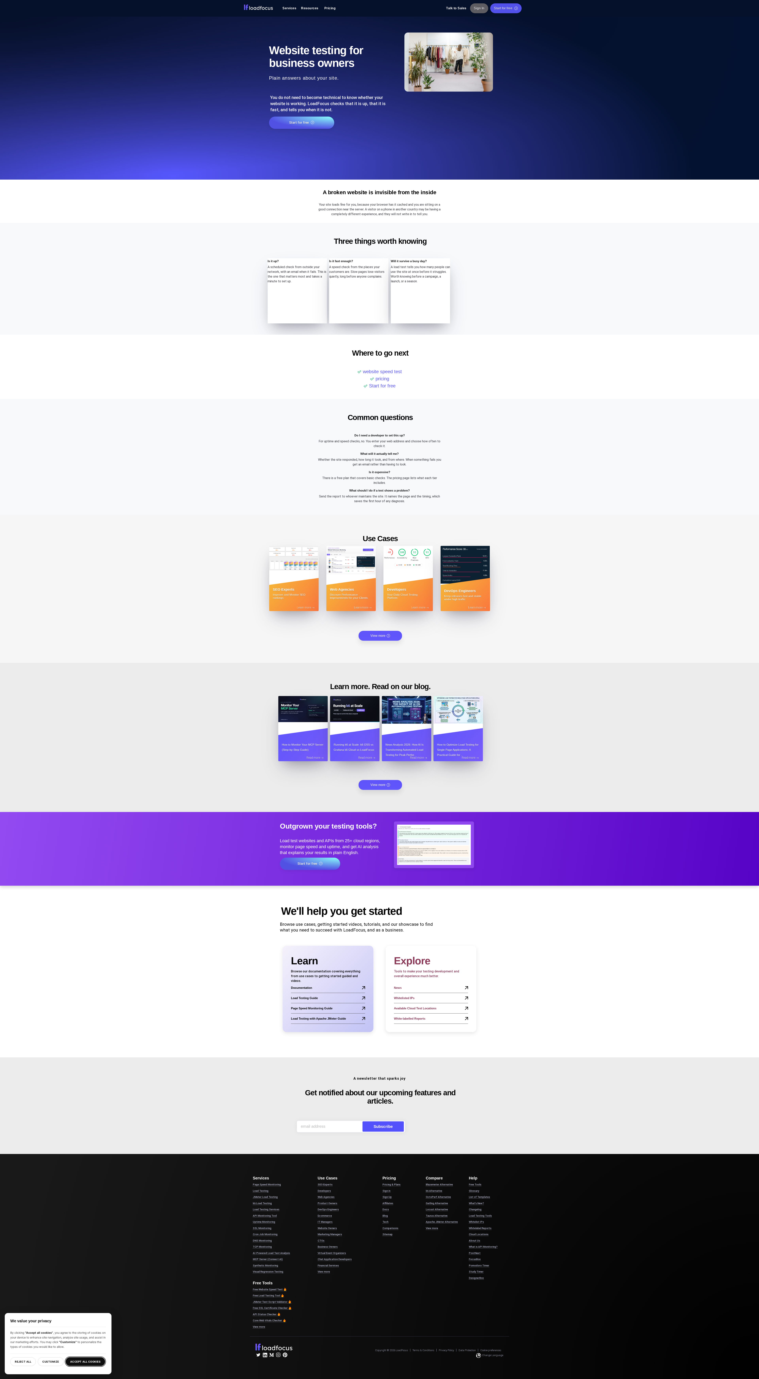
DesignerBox (476, 1277)
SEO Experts (325, 1184)
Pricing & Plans (391, 1184)
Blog (385, 1215)
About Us (474, 1240)
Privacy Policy (446, 1350)
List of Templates (479, 1196)
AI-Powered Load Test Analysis (271, 1253)
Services (289, 8)
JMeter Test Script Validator (270, 1301)
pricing (382, 378)
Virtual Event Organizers (332, 1253)
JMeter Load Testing (265, 1196)
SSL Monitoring (262, 1228)
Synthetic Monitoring (265, 1265)
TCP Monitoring (262, 1246)
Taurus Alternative (436, 1215)
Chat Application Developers (335, 1259)
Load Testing (260, 1190)
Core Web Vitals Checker (267, 1320)
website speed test (382, 371)
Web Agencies (326, 1196)
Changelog (475, 1209)
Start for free (503, 8)
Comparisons (390, 1228)
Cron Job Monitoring (265, 1234)
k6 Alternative (434, 1190)
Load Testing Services (266, 1209)
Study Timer (476, 1271)
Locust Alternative (437, 1209)
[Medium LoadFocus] (271, 1355)
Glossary (474, 1190)
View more (377, 635)
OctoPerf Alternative (438, 1196)
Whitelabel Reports (480, 1228)
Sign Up (387, 1196)
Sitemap (387, 1234)
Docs (385, 1209)
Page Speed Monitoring (267, 1184)
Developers (324, 1190)
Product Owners (327, 1203)
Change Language (492, 1355)
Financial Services (328, 1265)
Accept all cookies (85, 1361)
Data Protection (467, 1350)
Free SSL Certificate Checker (270, 1307)
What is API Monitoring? (483, 1246)
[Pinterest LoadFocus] (285, 1355)
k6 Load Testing (262, 1203)
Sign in (386, 1190)
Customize (50, 1361)
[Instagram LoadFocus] (278, 1355)
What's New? (476, 1203)
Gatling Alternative (437, 1203)
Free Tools (475, 1184)
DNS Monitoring (262, 1240)
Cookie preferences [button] (490, 1350)
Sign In (479, 8)
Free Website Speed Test (268, 1289)
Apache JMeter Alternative (442, 1221)
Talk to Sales (456, 8)
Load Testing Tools (480, 1215)
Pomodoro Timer (479, 1265)
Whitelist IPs (476, 1221)
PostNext (475, 1253)
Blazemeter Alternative (439, 1184)
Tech (385, 1221)
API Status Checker (265, 1314)
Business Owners (328, 1246)
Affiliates (387, 1203)
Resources (309, 8)
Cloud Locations (478, 1234)
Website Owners (327, 1228)
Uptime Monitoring (264, 1221)
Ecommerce (325, 1215)
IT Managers (325, 1221)
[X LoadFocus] (258, 1355)
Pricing (330, 8)
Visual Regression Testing (268, 1271)
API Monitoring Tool (265, 1215)
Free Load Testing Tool (266, 1295)
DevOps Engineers (328, 1209)
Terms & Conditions (423, 1350)
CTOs (321, 1240)
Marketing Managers (330, 1234)
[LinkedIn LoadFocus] (264, 1355)
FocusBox (475, 1259)
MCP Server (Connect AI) (268, 1259)
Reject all (23, 1361)
